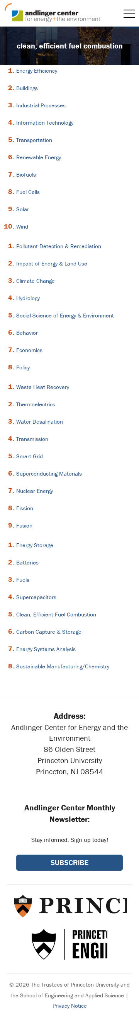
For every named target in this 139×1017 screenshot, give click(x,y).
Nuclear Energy (34, 490)
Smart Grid (29, 456)
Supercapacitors (36, 597)
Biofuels (26, 174)
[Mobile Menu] (129, 14)
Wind (22, 226)
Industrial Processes (41, 105)
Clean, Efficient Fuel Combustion (56, 614)
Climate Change (35, 280)
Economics (29, 350)
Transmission (32, 439)
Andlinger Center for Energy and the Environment (52, 12)
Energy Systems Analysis (46, 649)
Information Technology (44, 122)
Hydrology (28, 298)
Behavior (27, 332)
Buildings (27, 88)
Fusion (24, 525)
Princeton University (69, 905)
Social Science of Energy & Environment (65, 315)
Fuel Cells (28, 191)
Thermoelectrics (35, 404)
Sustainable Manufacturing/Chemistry (62, 666)
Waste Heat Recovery (42, 387)
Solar (22, 209)
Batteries (27, 562)
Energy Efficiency (36, 70)
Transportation (34, 140)
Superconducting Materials (49, 473)
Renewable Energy (38, 157)
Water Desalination (39, 421)
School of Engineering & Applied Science (69, 944)
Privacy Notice (70, 1005)
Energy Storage (34, 545)
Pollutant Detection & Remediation (58, 246)
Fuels (22, 579)
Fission (24, 508)
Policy (23, 367)
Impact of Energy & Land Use (51, 263)
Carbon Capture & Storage (48, 631)
